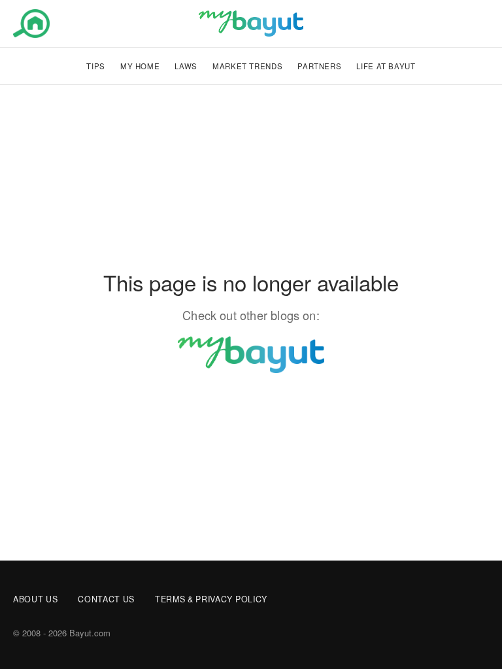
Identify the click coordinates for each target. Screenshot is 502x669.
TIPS (95, 66)
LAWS (186, 66)
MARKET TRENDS (247, 66)
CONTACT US (106, 599)
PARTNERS (319, 66)
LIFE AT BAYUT (385, 66)
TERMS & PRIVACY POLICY (211, 599)
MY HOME (139, 66)
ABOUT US (35, 599)
